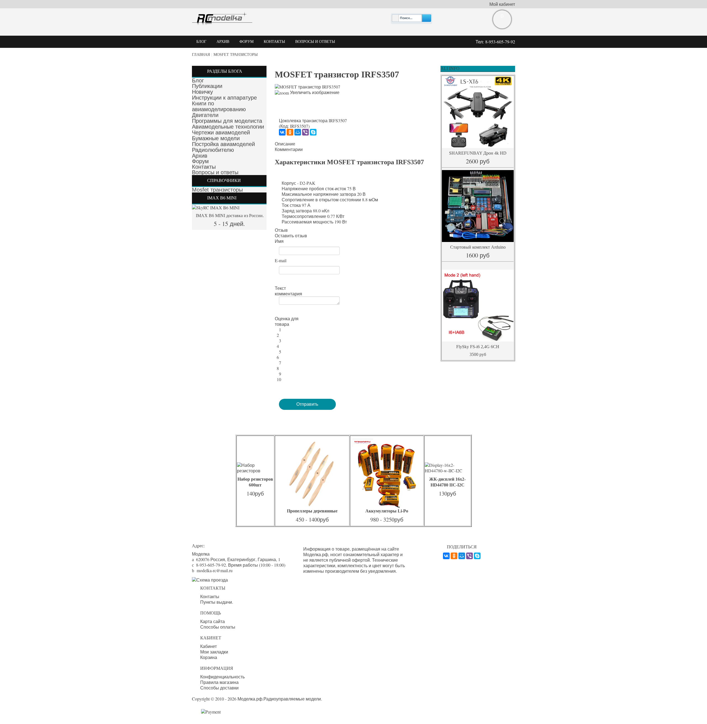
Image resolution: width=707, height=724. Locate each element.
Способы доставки (219, 688)
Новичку (202, 92)
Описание (285, 144)
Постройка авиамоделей (223, 144)
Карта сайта (212, 621)
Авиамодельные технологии (228, 127)
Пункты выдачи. (216, 602)
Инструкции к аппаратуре (224, 98)
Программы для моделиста (227, 121)
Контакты (204, 167)
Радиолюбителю (213, 150)
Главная (201, 55)
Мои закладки (214, 652)
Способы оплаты (217, 627)
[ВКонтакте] (282, 132)
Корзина (208, 657)
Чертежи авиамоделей (221, 132)
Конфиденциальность (222, 676)
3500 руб (477, 354)
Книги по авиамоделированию (219, 106)
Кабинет (208, 646)
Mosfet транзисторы (235, 55)
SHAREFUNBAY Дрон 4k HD (477, 153)
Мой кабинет (502, 4)
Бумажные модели (216, 138)
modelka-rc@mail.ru (215, 570)
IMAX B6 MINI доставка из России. (229, 215)
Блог (198, 80)
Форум (200, 161)
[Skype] (313, 132)
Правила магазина (219, 682)
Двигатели (205, 115)
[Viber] (305, 132)
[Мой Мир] (297, 132)
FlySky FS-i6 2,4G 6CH (477, 346)
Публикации (207, 86)
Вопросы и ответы (215, 172)
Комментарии (289, 149)
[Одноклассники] (290, 132)
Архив (199, 155)
